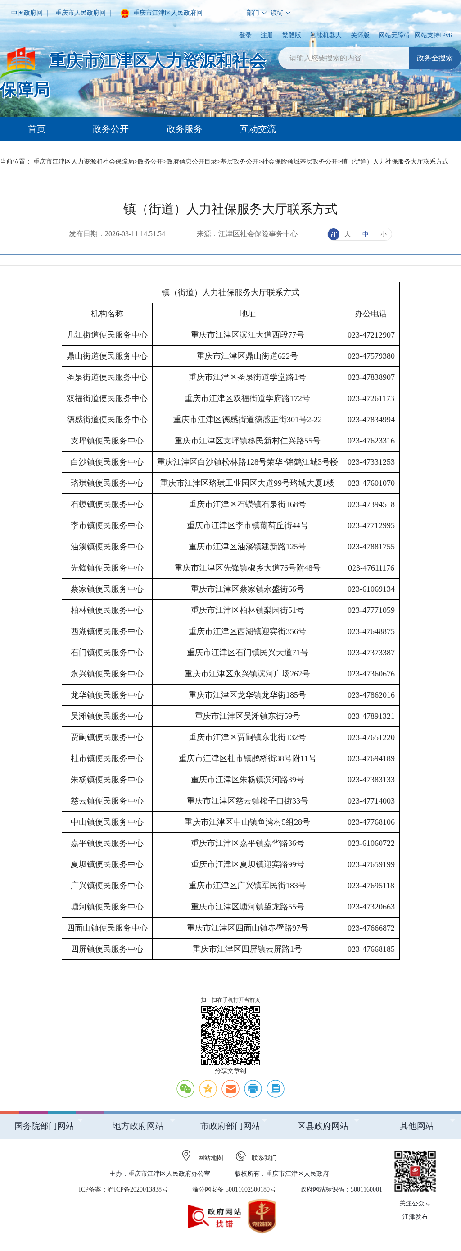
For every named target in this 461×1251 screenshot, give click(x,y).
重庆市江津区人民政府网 (167, 12)
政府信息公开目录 (192, 161)
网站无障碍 (394, 35)
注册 (267, 35)
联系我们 (264, 1158)
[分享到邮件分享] (230, 1089)
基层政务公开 (239, 161)
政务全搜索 (435, 58)
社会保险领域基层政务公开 (300, 161)
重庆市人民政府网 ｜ (84, 12)
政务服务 (185, 129)
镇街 (277, 12)
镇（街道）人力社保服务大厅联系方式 (394, 161)
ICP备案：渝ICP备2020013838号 (123, 1189)
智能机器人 (326, 35)
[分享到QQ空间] (208, 1089)
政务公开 (111, 129)
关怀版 (360, 35)
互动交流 (258, 129)
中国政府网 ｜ (31, 12)
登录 (245, 35)
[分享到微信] (185, 1089)
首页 (37, 129)
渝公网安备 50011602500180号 (234, 1189)
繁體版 (291, 35)
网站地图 (210, 1158)
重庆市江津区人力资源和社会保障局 (83, 161)
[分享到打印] (253, 1089)
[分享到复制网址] (276, 1089)
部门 (253, 12)
